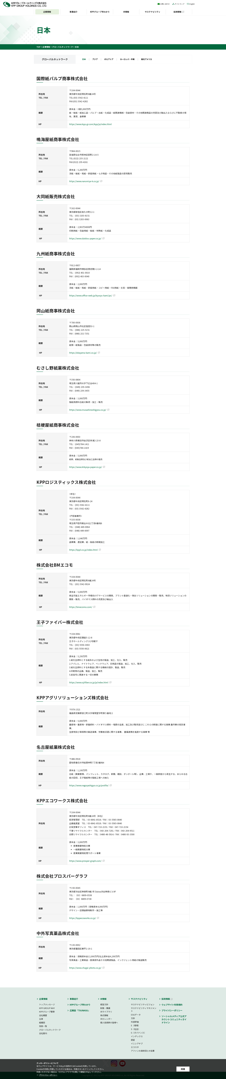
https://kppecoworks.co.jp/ (82, 918)
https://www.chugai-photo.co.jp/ (85, 967)
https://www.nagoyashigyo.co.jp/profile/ (89, 785)
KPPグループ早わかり (100, 11)
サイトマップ (179, 4)
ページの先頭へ (197, 994)
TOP (38, 47)
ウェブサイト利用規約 (172, 1004)
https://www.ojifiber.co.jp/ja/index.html (88, 682)
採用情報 (177, 11)
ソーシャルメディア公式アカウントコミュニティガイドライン (174, 1019)
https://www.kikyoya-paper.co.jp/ (85, 467)
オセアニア (108, 59)
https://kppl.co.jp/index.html (83, 549)
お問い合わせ (165, 4)
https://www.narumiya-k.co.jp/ (84, 181)
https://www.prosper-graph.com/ (85, 860)
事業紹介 (73, 11)
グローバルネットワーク (62, 47)
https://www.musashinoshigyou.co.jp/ (87, 409)
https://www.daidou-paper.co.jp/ (85, 238)
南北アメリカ (146, 59)
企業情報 (46, 47)
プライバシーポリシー (48, 1075)
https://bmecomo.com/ (80, 607)
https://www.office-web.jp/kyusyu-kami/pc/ (90, 295)
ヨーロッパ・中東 (127, 59)
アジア (95, 59)
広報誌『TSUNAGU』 (80, 1010)
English (192, 4)
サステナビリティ (152, 11)
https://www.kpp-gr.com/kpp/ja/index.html (90, 124)
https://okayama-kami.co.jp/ (83, 352)
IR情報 (126, 11)
